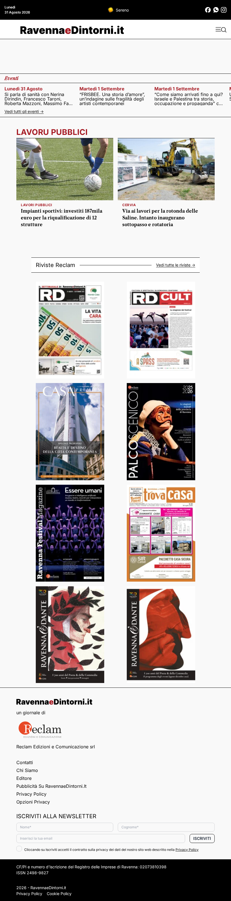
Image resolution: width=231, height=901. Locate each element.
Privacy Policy (31, 794)
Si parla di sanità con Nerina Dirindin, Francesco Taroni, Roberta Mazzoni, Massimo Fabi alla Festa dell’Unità (39, 99)
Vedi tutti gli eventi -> (24, 111)
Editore (24, 778)
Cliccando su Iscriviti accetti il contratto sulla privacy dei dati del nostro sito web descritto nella (111, 849)
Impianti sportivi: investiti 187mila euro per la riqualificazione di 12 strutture (61, 217)
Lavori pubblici (36, 205)
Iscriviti (202, 838)
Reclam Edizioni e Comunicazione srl (55, 746)
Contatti (24, 762)
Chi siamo (27, 770)
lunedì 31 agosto (24, 89)
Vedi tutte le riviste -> (175, 265)
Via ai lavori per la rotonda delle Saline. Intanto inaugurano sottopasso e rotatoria (160, 217)
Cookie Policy (59, 893)
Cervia (129, 205)
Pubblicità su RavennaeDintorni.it (51, 786)
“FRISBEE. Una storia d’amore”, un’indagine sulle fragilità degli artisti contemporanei (112, 99)
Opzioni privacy (33, 802)
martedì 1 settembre (102, 89)
